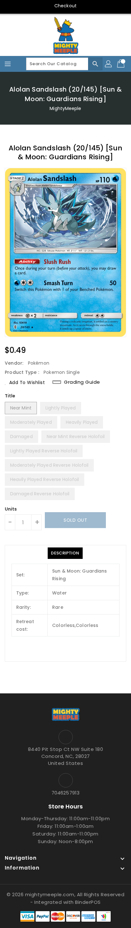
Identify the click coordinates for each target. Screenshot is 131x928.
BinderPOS (88, 902)
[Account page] (108, 64)
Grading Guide (82, 382)
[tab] (65, 553)
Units (11, 509)
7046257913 (65, 792)
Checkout (65, 6)
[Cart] (121, 64)
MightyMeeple (65, 108)
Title (10, 396)
